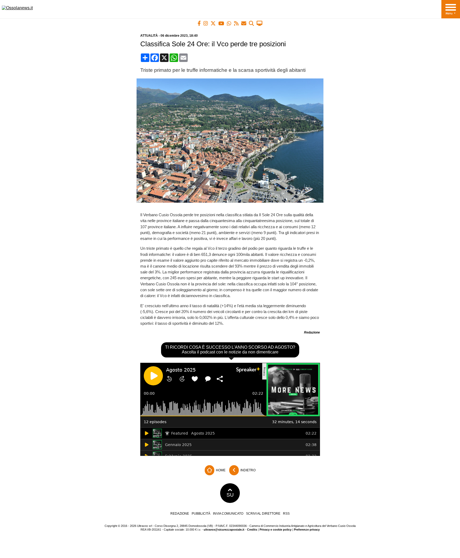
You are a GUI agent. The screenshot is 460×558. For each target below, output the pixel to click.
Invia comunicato (228, 513)
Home (220, 470)
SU (230, 495)
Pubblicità (201, 513)
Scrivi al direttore (263, 513)
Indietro (248, 470)
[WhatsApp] (229, 23)
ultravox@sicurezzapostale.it (224, 529)
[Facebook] (199, 23)
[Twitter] (213, 23)
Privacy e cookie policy (275, 529)
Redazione (179, 513)
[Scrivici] (243, 23)
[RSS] (236, 23)
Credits (252, 529)
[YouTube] (221, 23)
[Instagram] (205, 23)
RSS (286, 513)
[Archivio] (251, 23)
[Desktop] (259, 23)
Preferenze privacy (307, 529)
